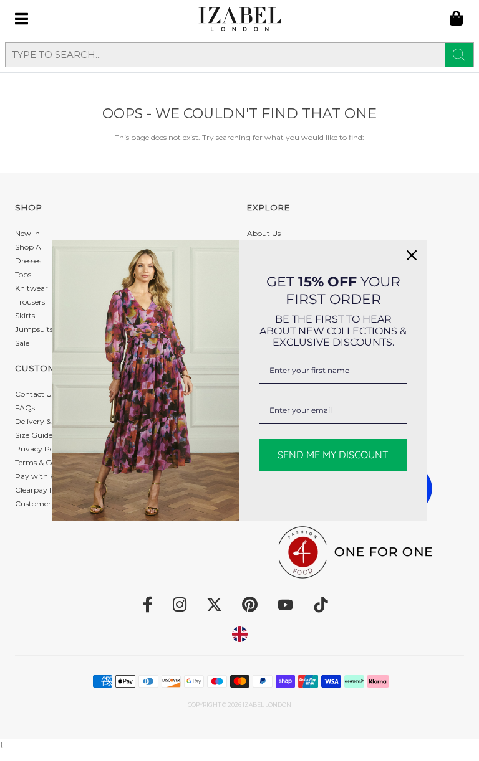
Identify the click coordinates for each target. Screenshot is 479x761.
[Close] (412, 255)
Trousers (30, 301)
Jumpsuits (34, 329)
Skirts (25, 315)
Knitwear (31, 288)
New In (27, 233)
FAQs (25, 407)
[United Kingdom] (240, 634)
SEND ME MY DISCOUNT (333, 454)
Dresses (28, 260)
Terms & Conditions (49, 462)
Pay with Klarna (44, 476)
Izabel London (267, 704)
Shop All (30, 247)
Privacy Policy (40, 448)
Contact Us (35, 394)
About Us (264, 233)
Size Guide (33, 435)
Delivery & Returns (48, 421)
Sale (22, 342)
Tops (23, 274)
